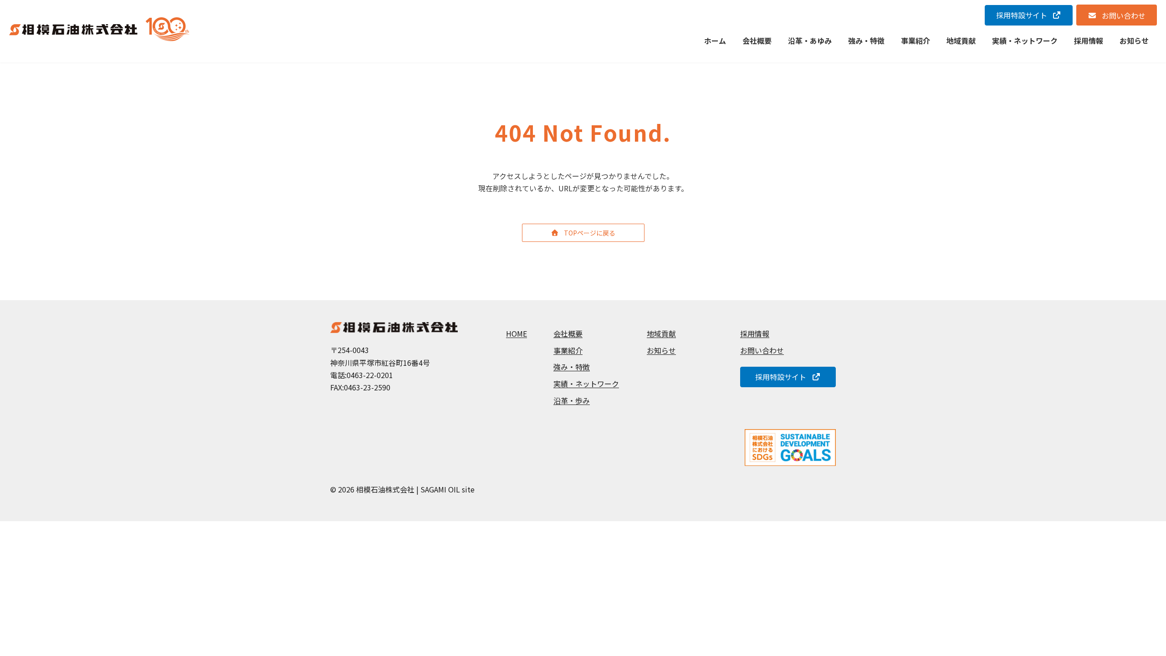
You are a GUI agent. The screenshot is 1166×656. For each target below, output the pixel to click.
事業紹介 (568, 350)
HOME (516, 333)
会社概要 (568, 333)
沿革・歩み (571, 400)
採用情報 (754, 333)
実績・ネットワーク (586, 383)
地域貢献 (661, 333)
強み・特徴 (571, 367)
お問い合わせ (762, 350)
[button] (1029, 15)
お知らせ (661, 350)
